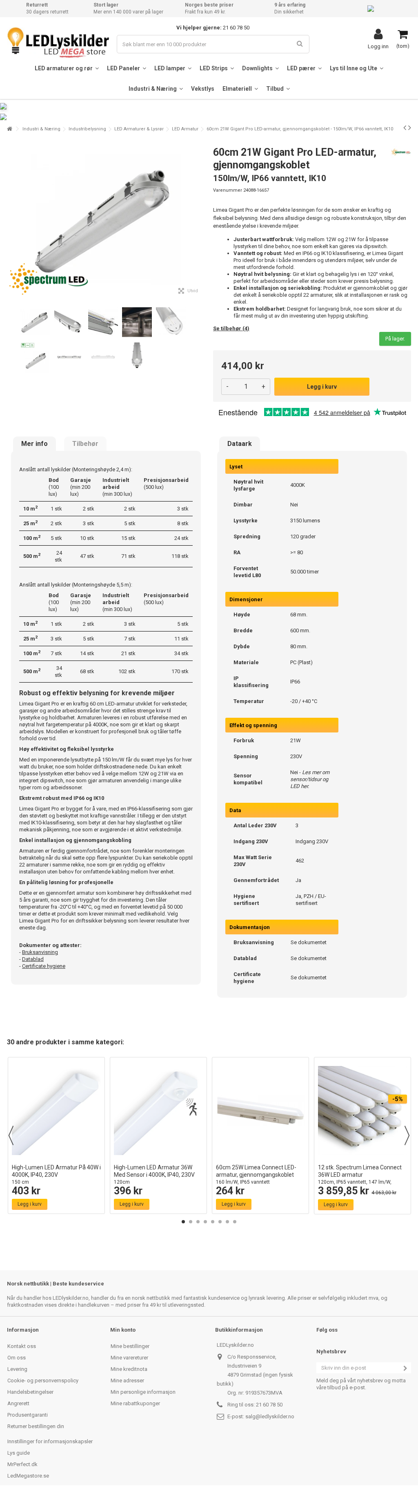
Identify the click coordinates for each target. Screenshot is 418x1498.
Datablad (33, 959)
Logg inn (378, 46)
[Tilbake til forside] (9, 129)
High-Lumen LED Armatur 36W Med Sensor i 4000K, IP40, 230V (154, 1174)
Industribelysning (87, 129)
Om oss (16, 1358)
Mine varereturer (129, 1358)
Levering (17, 1369)
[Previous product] (404, 127)
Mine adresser (127, 1380)
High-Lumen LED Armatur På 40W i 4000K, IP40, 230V (56, 1174)
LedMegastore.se (28, 1476)
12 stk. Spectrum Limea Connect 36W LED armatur (360, 1178)
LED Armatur (185, 129)
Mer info (34, 444)
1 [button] (183, 1221)
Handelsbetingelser (30, 1392)
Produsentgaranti (27, 1415)
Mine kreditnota (129, 1369)
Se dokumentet (309, 942)
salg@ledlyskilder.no (269, 1416)
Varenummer (227, 190)
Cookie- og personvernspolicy (42, 1380)
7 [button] (227, 1221)
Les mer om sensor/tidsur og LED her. (309, 779)
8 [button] (234, 1221)
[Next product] (409, 127)
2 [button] (190, 1221)
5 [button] (212, 1221)
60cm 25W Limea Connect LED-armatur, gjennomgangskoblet (256, 1174)
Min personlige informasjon (143, 1392)
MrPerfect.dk (22, 1464)
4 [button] (205, 1221)
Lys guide (18, 1453)
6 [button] (220, 1221)
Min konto (123, 1330)
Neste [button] (200, 220)
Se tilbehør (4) (231, 328)
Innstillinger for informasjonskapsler (50, 1441)
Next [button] (407, 1135)
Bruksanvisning (40, 952)
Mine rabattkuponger (135, 1403)
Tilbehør (85, 444)
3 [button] (198, 1221)
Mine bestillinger (130, 1346)
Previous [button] (11, 1135)
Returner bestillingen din (35, 1426)
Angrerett (18, 1403)
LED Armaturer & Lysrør (139, 129)
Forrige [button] (11, 220)
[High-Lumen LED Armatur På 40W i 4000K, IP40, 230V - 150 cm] (56, 1110)
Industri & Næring (41, 129)
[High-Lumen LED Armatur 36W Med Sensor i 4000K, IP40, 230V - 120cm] (158, 1110)
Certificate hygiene (43, 966)
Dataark (239, 444)
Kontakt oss (21, 1346)
